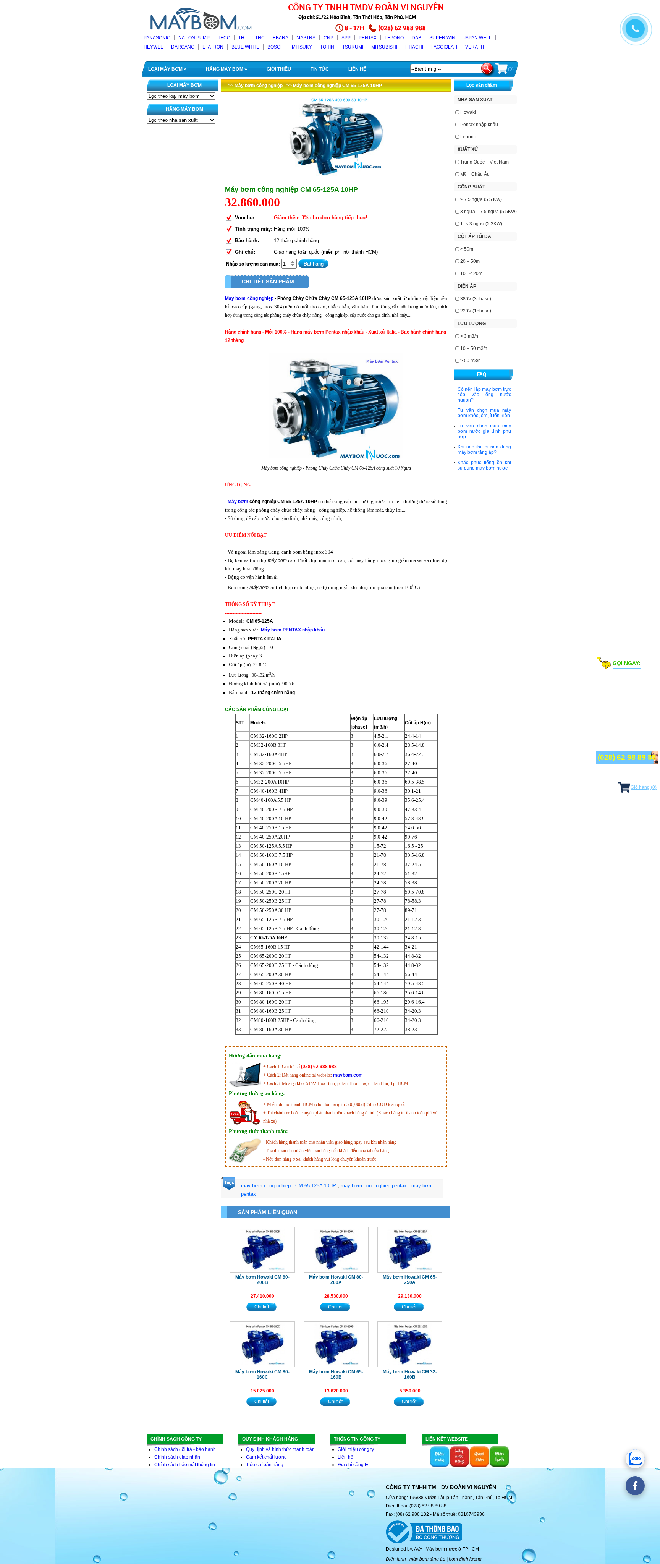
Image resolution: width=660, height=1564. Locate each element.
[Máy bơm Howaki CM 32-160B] (410, 1344)
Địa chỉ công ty (353, 1464)
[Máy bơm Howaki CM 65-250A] (410, 1250)
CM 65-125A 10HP (315, 1185)
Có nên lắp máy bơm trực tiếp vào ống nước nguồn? (484, 395)
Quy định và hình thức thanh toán (280, 1449)
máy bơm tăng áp (427, 1559)
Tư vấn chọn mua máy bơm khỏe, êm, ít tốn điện (484, 413)
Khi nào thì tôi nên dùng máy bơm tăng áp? (484, 449)
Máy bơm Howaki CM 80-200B (262, 1279)
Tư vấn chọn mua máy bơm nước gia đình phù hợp (484, 431)
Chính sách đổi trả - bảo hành (185, 1449)
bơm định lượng (465, 1559)
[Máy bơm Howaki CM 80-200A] (336, 1250)
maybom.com (348, 1075)
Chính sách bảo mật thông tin (184, 1464)
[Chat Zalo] (635, 1458)
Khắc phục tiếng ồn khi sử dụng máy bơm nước (484, 465)
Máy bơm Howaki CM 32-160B (410, 1374)
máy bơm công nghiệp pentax (374, 1185)
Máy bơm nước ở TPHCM (452, 1549)
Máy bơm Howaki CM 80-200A (336, 1279)
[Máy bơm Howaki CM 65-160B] (336, 1344)
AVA (418, 1549)
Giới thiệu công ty (356, 1449)
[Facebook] (635, 1485)
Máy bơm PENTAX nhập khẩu (293, 630)
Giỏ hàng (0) (644, 787)
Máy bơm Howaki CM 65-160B (336, 1374)
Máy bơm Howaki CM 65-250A (410, 1279)
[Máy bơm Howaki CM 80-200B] (262, 1250)
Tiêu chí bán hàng (264, 1464)
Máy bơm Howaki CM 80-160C (262, 1374)
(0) (511, 69)
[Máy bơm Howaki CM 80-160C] (262, 1344)
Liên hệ (345, 1457)
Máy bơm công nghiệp (249, 298)
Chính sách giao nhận (177, 1457)
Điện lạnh (396, 1559)
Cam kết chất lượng (266, 1457)
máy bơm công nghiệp (266, 1185)
